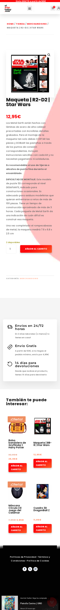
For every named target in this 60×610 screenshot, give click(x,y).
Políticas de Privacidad (23, 556)
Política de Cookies (38, 560)
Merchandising (37, 24)
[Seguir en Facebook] (25, 569)
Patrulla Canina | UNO (31, 601)
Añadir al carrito (17, 467)
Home (10, 24)
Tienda (20, 24)
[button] (49, 55)
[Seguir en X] (30, 569)
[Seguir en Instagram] (35, 569)
